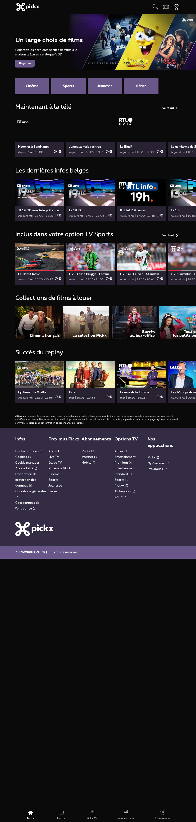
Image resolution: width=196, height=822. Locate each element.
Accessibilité (24, 468)
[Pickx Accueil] (34, 528)
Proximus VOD (59, 468)
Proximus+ (156, 468)
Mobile (87, 462)
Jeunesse (55, 485)
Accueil (53, 451)
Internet (88, 456)
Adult (118, 497)
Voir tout (168, 108)
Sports (53, 479)
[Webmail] (166, 7)
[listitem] (38, 322)
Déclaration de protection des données (26, 480)
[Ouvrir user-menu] (176, 7)
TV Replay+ (123, 491)
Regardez (25, 63)
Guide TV (55, 462)
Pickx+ (119, 485)
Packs (86, 451)
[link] (39, 136)
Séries (52, 491)
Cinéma (54, 474)
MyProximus (157, 463)
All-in (119, 451)
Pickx (152, 457)
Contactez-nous (27, 451)
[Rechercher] (155, 7)
